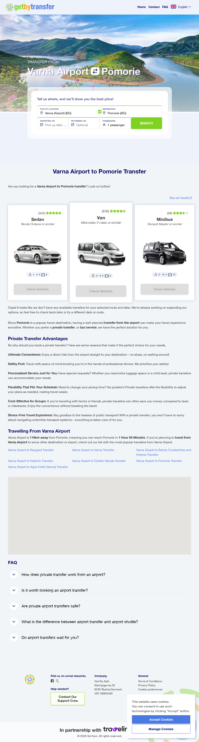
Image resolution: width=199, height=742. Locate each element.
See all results (179, 197)
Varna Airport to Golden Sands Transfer (99, 460)
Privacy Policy (146, 685)
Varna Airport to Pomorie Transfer (159, 460)
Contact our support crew (68, 698)
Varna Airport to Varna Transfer (93, 450)
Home (141, 7)
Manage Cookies (161, 729)
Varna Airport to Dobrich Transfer (30, 460)
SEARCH (146, 123)
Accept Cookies (161, 719)
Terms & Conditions (150, 681)
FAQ (165, 7)
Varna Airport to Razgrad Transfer (31, 450)
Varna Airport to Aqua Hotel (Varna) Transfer (38, 467)
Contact (154, 7)
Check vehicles (38, 289)
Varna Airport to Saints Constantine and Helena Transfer (163, 452)
